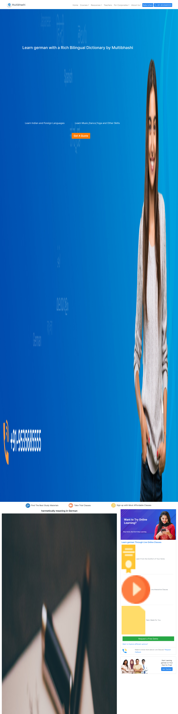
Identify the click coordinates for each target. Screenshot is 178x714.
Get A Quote (81, 135)
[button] (84, 5)
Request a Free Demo (148, 638)
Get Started (166, 669)
